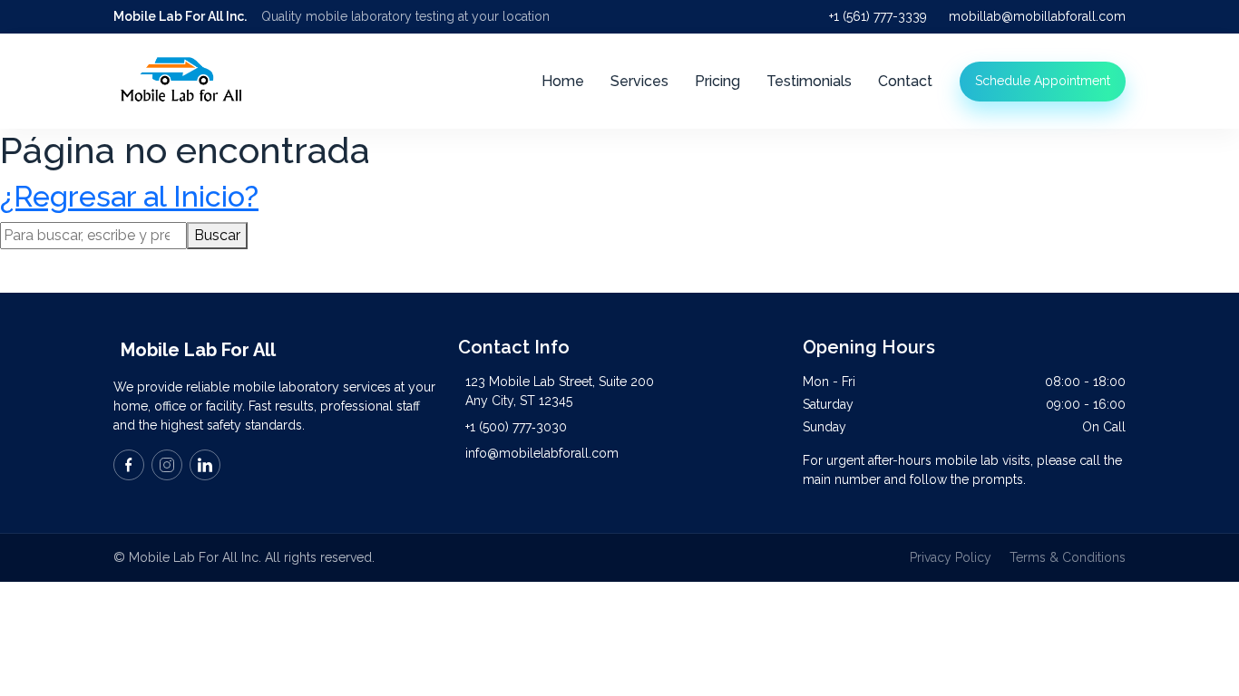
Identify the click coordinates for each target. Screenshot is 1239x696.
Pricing (717, 81)
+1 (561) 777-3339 (878, 16)
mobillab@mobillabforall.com (1037, 16)
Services (639, 81)
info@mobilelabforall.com (542, 453)
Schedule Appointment (1042, 80)
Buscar (217, 235)
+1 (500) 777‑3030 (516, 427)
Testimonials (809, 81)
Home (562, 81)
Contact (905, 81)
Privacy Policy (950, 557)
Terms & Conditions (1068, 557)
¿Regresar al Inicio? (129, 196)
